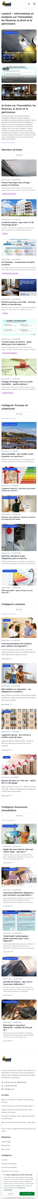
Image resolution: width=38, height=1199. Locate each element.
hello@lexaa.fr (9, 1089)
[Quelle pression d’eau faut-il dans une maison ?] (18, 46)
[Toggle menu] (34, 4)
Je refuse (11, 1193)
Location (5, 313)
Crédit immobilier (7, 393)
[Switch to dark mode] (29, 4)
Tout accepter (27, 1193)
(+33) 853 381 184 (10, 1086)
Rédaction (6, 1137)
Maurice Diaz (5, 379)
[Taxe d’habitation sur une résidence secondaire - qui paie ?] (18, 75)
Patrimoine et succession (10, 273)
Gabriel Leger (5, 179)
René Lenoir (5, 451)
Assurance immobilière (10, 86)
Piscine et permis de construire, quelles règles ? (17, 1106)
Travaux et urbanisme (10, 32)
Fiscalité (5, 69)
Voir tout (19, 155)
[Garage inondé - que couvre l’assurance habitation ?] (18, 92)
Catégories (6, 1155)
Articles (5, 1095)
